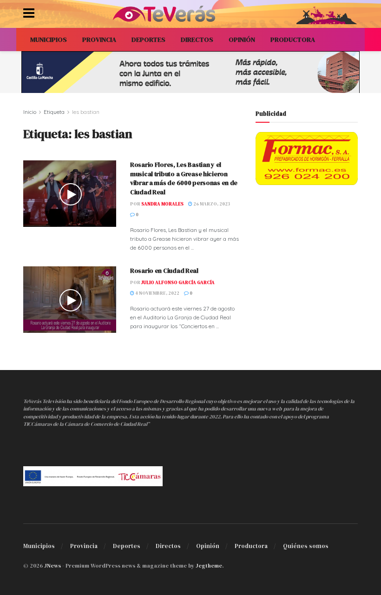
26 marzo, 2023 (211, 204)
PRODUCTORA (292, 39)
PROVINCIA (99, 39)
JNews (52, 565)
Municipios (39, 546)
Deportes (126, 546)
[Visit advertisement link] (190, 72)
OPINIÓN (242, 39)
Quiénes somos (305, 546)
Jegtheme (209, 565)
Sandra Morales (162, 204)
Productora (251, 546)
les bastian (85, 111)
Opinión (207, 546)
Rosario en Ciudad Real (164, 270)
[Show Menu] (28, 14)
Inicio (29, 111)
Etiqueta (54, 111)
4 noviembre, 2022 (156, 293)
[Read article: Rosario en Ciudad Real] (69, 299)
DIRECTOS (197, 39)
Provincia (84, 546)
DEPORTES (148, 39)
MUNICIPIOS (48, 39)
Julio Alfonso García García (178, 282)
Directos (168, 546)
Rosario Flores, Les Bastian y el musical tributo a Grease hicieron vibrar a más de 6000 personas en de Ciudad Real (183, 178)
